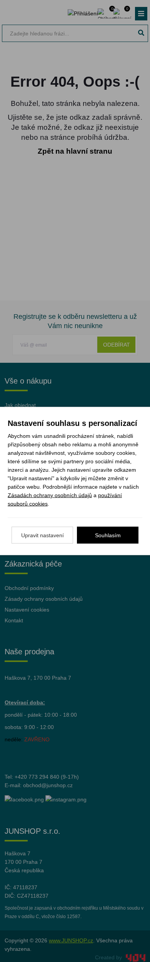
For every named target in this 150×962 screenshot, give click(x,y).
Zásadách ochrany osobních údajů (50, 495)
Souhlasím (108, 535)
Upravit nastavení (42, 535)
